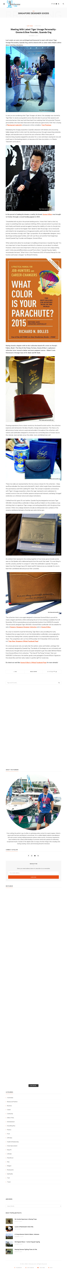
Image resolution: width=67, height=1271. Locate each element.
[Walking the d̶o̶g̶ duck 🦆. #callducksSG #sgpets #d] (52, 971)
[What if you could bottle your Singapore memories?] (52, 961)
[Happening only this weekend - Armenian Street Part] (33, 1024)
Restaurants (10, 1170)
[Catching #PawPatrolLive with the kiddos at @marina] (52, 992)
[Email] (56, 671)
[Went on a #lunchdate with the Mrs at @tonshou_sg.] (33, 918)
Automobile (10, 1097)
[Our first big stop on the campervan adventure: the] (15, 950)
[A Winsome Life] (13, 4)
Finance (9, 1130)
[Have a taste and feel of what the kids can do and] (52, 1035)
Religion (9, 1166)
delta (15, 671)
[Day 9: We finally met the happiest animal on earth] (33, 950)
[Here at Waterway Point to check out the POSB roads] (52, 907)
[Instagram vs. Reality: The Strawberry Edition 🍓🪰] (15, 929)
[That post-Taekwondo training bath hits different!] (33, 971)
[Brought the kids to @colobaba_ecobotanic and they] (15, 1046)
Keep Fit (9, 1150)
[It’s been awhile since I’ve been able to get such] (52, 1014)
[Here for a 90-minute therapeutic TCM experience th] (33, 1003)
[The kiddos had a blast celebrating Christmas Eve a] (15, 918)
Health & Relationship (13, 1142)
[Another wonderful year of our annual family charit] (15, 907)
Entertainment (11, 1122)
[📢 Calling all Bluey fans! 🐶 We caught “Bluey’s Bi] (33, 1014)
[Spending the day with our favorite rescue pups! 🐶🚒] (33, 929)
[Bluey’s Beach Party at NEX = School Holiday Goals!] (33, 982)
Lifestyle (9, 1154)
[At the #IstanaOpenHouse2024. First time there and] (15, 1014)
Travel (9, 1182)
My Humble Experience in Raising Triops (26, 1219)
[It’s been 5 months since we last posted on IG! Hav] (52, 1003)
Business (9, 1106)
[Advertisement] (33, 753)
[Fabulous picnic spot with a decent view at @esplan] (33, 961)
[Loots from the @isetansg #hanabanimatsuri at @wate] (15, 971)
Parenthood (10, 1158)
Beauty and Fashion (12, 1101)
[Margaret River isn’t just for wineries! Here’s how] (52, 939)
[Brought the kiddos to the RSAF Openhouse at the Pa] (15, 1077)
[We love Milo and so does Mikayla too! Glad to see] (15, 1067)
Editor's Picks (10, 1118)
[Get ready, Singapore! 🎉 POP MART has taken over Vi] (52, 950)
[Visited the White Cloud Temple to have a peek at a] (15, 1056)
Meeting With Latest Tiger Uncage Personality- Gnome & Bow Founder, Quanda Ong (33, 31)
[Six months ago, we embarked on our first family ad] (15, 961)
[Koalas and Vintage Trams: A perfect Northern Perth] (52, 918)
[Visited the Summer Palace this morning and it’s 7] (33, 1056)
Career (9, 1109)
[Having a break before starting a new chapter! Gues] (15, 1035)
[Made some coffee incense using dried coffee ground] (15, 1024)
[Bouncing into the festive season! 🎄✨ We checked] (52, 929)
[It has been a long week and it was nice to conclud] (52, 1024)
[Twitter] (52, 671)
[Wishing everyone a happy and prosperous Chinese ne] (33, 907)
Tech (8, 1178)
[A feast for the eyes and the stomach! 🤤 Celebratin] (52, 982)
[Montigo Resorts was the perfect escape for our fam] (15, 1003)
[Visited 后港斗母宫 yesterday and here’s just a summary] (52, 1056)
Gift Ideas (30, 25)
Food (8, 1134)
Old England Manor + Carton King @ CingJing (27, 1242)
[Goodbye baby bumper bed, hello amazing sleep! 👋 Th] (15, 992)
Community (10, 1113)
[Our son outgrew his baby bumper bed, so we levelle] (33, 992)
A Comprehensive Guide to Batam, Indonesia (27, 1234)
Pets (8, 1162)
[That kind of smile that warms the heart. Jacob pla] (52, 1067)
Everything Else (11, 1126)
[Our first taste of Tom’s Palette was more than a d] (33, 897)
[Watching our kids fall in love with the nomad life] (15, 939)
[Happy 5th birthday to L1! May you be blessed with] (15, 982)
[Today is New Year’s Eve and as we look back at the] (33, 1035)
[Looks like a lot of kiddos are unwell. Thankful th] (52, 1046)
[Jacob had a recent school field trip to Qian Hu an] (33, 1067)
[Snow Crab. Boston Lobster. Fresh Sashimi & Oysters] (15, 897)
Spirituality (10, 1174)
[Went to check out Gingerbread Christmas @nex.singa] (33, 1046)
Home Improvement (12, 1146)
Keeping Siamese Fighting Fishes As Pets (26, 1249)
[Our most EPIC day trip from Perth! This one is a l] (33, 939)
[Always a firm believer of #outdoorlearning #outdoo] (52, 897)
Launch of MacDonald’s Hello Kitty (24, 1227)
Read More (33, 671)
